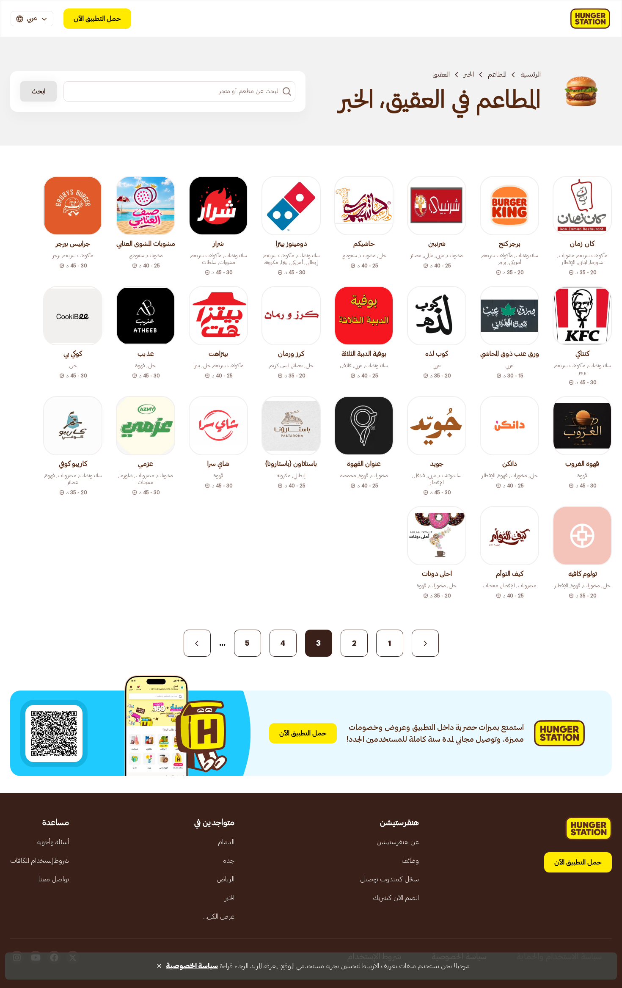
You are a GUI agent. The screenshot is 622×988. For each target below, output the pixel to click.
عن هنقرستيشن (398, 842)
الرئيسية (530, 74)
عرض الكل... (218, 916)
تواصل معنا (54, 879)
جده (228, 860)
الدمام (226, 842)
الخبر (469, 74)
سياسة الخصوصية (192, 966)
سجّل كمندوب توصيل (389, 879)
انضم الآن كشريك (396, 897)
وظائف (410, 860)
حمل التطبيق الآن (97, 18)
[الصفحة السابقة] (425, 643)
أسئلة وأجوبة (53, 842)
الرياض (225, 879)
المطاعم (497, 74)
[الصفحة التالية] (197, 643)
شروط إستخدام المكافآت (39, 860)
